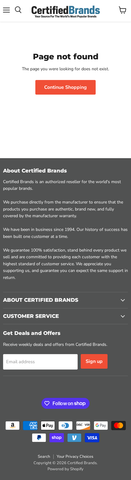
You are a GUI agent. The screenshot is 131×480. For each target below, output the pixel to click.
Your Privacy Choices (75, 456)
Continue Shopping (65, 87)
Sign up (94, 361)
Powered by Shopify (65, 469)
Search (44, 456)
